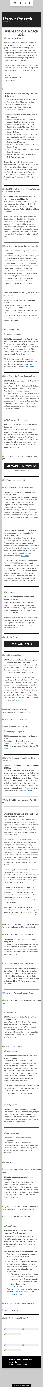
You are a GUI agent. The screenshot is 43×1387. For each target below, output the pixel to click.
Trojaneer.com (26, 548)
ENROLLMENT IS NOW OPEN (21, 465)
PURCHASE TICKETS (21, 643)
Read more (30, 367)
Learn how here (16, 1259)
